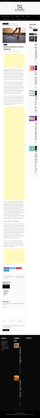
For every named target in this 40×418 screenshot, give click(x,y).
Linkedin (6, 270)
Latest (35, 34)
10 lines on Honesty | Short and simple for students (36, 50)
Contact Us (25, 19)
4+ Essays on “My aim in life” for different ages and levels (36, 131)
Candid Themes (31, 414)
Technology (18, 19)
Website (20, 321)
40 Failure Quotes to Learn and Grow (20, 355)
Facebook (7, 268)
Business (17, 16)
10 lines (35, 37)
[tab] (31, 34)
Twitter (13, 268)
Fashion (22, 16)
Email (12, 321)
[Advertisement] (14, 60)
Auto (12, 16)
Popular (31, 34)
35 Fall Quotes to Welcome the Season (20, 388)
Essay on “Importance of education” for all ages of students (36, 161)
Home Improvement (6, 19)
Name (4, 321)
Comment (5, 307)
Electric (5, 44)
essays (35, 66)
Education (7, 16)
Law (13, 19)
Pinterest (19, 268)
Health (28, 16)
